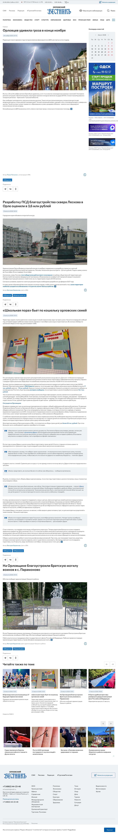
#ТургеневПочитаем (34, 11)
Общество (28, 20)
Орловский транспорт (39, 809)
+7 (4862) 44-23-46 (12, 786)
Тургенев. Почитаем (38, 812)
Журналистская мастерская (37, 805)
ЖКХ (74, 20)
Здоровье (67, 20)
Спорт (37, 20)
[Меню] (113, 20)
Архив (98, 791)
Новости (77, 800)
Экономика (17, 20)
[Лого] (59, 10)
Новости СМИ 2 (8, 714)
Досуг (76, 805)
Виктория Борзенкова (14, 290)
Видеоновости (101, 786)
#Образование (18, 551)
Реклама (12, 11)
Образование (56, 20)
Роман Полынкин (12, 174)
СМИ (4, 11)
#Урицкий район (18, 649)
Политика (7, 20)
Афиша (95, 20)
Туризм (77, 797)
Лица (102, 20)
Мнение (34, 797)
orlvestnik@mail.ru (9, 789)
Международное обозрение (37, 801)
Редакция (21, 11)
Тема (76, 786)
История (77, 789)
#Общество (7, 180)
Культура (45, 20)
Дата (108, 20)
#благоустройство (19, 295)
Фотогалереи (101, 789)
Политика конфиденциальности (38, 824)
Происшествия (84, 20)
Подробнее (72, 830)
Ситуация (77, 802)
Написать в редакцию (108, 2)
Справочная (35, 794)
